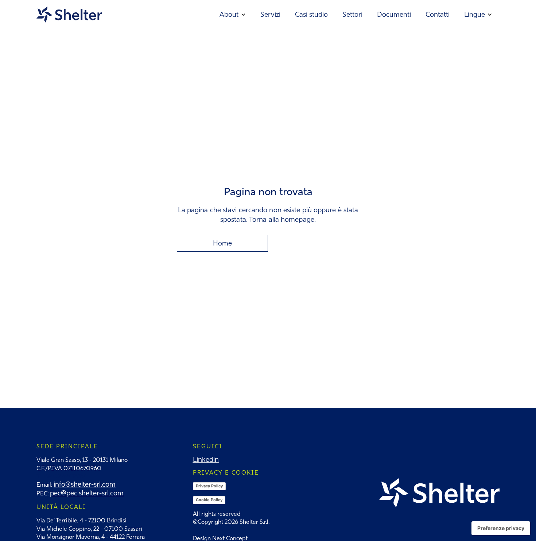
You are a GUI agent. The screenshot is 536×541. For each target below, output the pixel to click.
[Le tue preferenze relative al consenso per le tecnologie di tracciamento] (500, 528)
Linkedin (206, 459)
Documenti (394, 14)
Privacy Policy (209, 485)
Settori (352, 14)
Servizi (270, 14)
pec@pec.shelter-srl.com (87, 493)
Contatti (438, 14)
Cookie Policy (209, 499)
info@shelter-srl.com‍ (85, 484)
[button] (232, 15)
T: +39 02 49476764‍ (61, 476)
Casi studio (311, 14)
